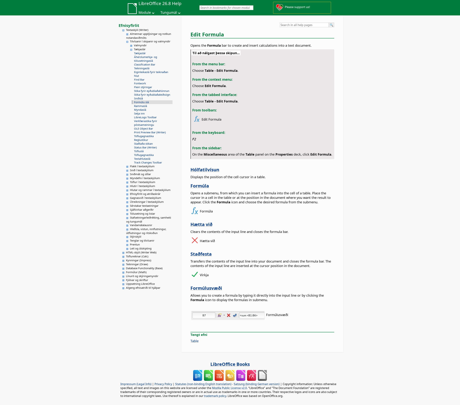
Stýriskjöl (135, 236)
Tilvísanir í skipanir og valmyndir (150, 41)
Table (194, 341)
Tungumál (168, 12)
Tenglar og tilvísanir (142, 240)
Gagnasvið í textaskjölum (145, 198)
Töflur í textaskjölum (142, 182)
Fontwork (140, 83)
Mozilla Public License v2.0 (229, 388)
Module (145, 12)
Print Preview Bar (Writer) (150, 132)
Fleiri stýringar (143, 87)
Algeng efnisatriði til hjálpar (143, 287)
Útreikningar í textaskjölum (147, 201)
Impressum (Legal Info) (135, 384)
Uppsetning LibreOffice (140, 283)
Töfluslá (139, 151)
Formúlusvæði (206, 288)
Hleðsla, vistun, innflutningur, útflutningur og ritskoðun (146, 231)
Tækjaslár (140, 49)
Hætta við (201, 224)
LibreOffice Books (230, 364)
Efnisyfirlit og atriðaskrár (145, 194)
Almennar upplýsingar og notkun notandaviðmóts (148, 35)
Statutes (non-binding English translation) (203, 384)
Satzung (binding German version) (257, 384)
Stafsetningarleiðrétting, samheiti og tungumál (148, 219)
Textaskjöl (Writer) (137, 30)
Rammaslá (140, 106)
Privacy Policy (163, 384)
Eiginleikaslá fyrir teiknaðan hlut (151, 74)
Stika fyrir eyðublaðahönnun (151, 91)
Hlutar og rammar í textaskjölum (150, 190)
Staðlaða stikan (143, 143)
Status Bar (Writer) (145, 147)
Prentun (135, 244)
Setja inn (139, 113)
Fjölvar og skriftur (137, 280)
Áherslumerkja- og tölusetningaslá (145, 58)
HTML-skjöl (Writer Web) (141, 252)
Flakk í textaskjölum (142, 166)
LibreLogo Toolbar (145, 117)
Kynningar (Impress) (138, 260)
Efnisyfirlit (129, 25)
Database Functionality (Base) (144, 268)
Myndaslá (140, 109)
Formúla (199, 186)
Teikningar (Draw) (137, 264)
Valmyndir (140, 45)
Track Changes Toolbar (148, 162)
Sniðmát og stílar (140, 174)
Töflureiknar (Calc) (137, 256)
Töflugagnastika (144, 136)
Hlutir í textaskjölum (142, 186)
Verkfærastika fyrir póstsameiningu (145, 123)
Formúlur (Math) (136, 272)
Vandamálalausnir (141, 225)
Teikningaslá (141, 68)
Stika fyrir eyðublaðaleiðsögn (152, 94)
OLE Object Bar (143, 128)
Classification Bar (144, 64)
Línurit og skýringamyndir (142, 276)
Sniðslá (138, 98)
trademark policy (215, 396)
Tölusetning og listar (142, 213)
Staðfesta (201, 254)
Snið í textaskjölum (141, 170)
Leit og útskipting (140, 248)
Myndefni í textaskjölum (145, 178)
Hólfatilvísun (204, 170)
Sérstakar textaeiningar (144, 205)
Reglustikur (141, 140)
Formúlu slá (141, 102)
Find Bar (139, 79)
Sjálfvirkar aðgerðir (142, 209)
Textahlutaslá (142, 158)
